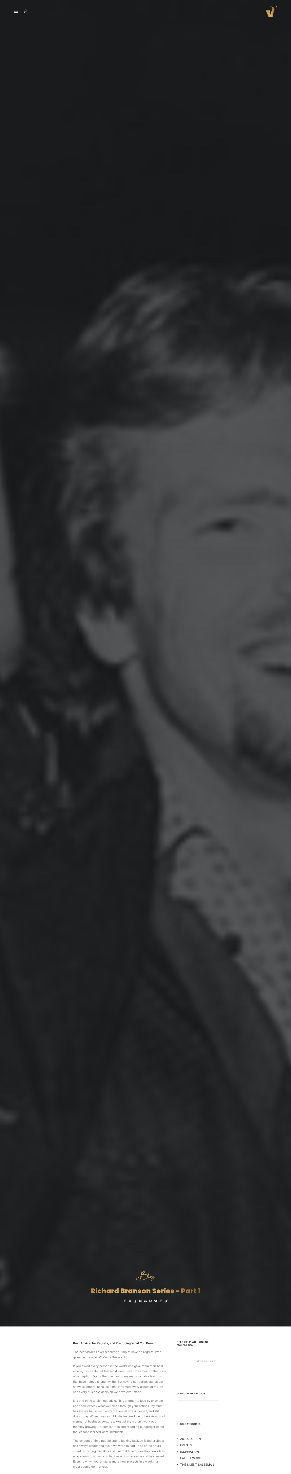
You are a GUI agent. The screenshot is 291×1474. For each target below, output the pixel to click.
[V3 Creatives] (270, 11)
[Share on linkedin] (145, 1301)
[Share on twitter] (129, 1301)
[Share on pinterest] (140, 1301)
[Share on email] (166, 1301)
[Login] (27, 11)
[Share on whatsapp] (150, 1301)
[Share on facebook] (124, 1301)
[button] (16, 11)
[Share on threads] (135, 1301)
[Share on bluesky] (155, 1301)
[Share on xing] (160, 1301)
